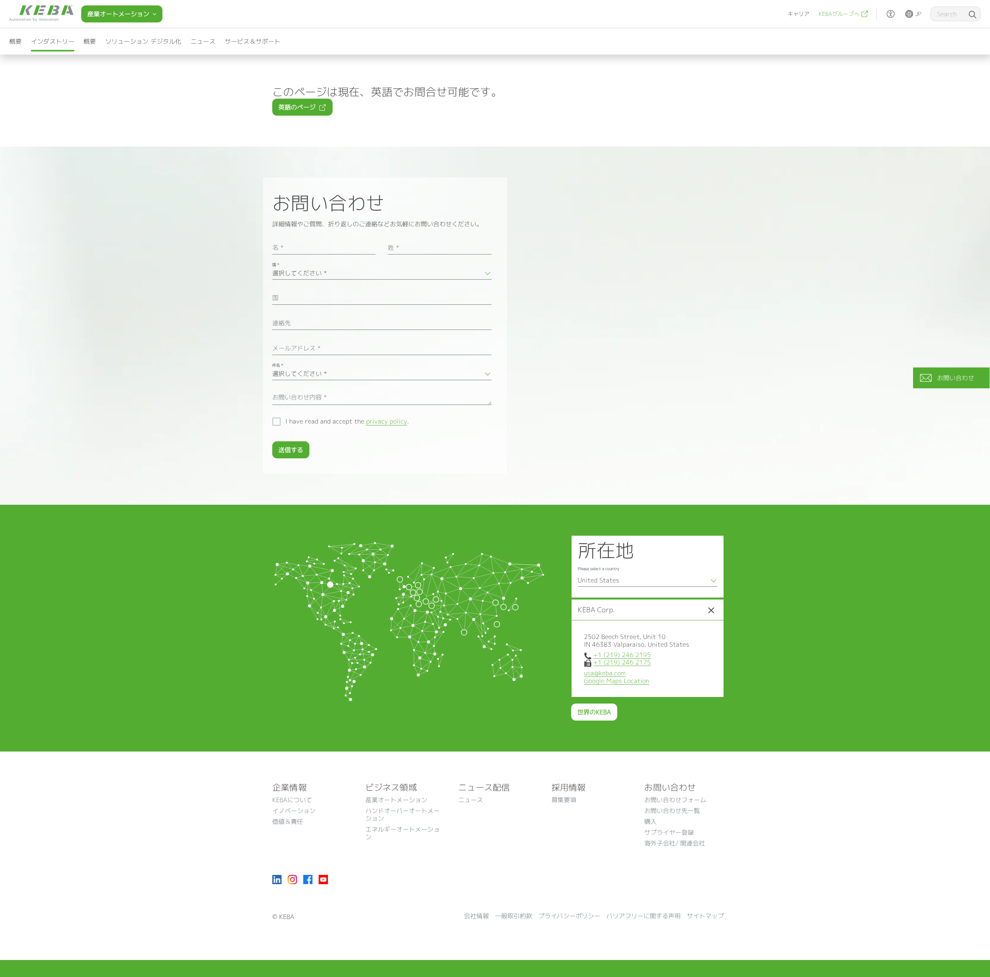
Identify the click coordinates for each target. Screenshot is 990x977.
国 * (275, 264)
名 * (277, 247)
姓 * (393, 247)
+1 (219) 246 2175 (622, 662)
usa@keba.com (605, 673)
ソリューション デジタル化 (143, 41)
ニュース (203, 41)
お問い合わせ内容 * (299, 397)
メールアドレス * (296, 348)
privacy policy (386, 421)
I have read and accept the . (347, 421)
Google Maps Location (616, 681)
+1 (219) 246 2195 (622, 655)
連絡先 (281, 323)
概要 (15, 41)
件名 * (277, 365)
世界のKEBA (594, 712)
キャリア (798, 13)
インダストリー (52, 41)
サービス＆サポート (252, 41)
